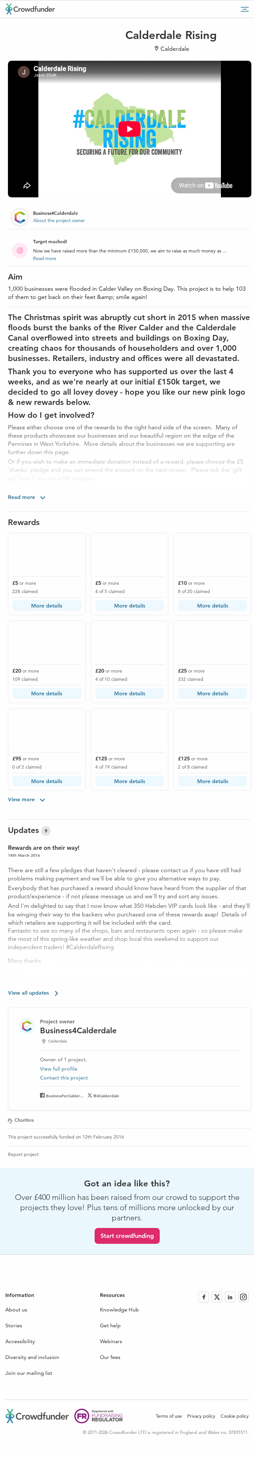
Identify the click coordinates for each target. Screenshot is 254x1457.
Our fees (110, 1357)
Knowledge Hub (119, 1310)
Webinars (111, 1341)
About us (16, 1310)
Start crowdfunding (127, 1236)
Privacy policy (201, 1416)
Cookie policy (235, 1416)
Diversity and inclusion (32, 1357)
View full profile (58, 1069)
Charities (24, 1120)
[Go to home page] (30, 9)
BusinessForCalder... (65, 1095)
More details (46, 606)
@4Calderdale (106, 1095)
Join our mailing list (28, 1373)
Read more (44, 258)
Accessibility (20, 1341)
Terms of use (169, 1416)
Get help (110, 1325)
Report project (23, 1154)
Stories (13, 1325)
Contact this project (64, 1078)
